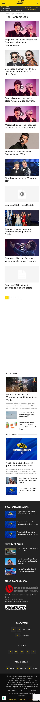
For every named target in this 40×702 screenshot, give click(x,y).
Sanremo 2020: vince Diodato (19, 205)
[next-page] (20, 297)
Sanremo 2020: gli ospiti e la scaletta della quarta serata (19, 286)
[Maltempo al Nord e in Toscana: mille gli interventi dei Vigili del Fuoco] (21, 384)
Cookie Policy (22, 699)
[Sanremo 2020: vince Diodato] (22, 194)
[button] (37, 3)
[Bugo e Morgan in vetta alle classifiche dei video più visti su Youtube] (22, 87)
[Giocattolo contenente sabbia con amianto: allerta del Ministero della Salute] (11, 425)
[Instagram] (16, 652)
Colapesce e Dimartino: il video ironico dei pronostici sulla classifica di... (20, 71)
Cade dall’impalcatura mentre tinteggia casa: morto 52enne (26, 415)
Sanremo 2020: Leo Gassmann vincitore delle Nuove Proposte (20, 259)
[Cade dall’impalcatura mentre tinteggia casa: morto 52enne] (11, 415)
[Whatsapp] (19, 629)
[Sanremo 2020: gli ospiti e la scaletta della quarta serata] (22, 274)
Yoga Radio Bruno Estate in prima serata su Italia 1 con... (20, 464)
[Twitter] (28, 652)
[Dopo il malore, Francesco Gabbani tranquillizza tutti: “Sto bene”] (11, 480)
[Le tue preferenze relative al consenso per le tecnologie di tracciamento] (4, 698)
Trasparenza (32, 699)
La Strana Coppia (6, 9)
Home (7, 14)
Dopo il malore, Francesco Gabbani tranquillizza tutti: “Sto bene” (28, 480)
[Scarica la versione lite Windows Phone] (29, 668)
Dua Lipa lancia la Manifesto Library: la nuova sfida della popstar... (27, 561)
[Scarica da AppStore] (8, 668)
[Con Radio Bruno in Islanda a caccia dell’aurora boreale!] (10, 551)
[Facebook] (10, 652)
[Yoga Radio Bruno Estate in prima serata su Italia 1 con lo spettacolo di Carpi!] (21, 449)
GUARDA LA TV (31, 9)
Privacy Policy (12, 699)
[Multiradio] (22, 592)
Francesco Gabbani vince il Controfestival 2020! (18, 153)
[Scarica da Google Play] (18, 668)
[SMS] (13, 629)
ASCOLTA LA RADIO (32, 7)
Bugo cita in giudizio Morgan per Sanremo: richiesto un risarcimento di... (21, 42)
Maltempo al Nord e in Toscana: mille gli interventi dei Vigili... (21, 397)
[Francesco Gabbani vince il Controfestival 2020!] (22, 141)
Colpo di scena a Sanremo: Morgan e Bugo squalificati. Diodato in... (18, 232)
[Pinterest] (22, 652)
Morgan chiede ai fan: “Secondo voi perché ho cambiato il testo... (21, 126)
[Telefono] (17, 635)
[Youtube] (33, 652)
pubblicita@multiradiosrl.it (19, 601)
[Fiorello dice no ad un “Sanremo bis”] (22, 167)
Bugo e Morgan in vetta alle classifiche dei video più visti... (20, 99)
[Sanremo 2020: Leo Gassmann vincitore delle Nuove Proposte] (22, 247)
